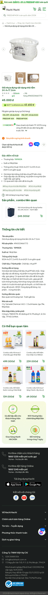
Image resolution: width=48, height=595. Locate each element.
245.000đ (23, 215)
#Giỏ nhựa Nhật (35, 186)
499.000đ (9, 361)
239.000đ (32, 361)
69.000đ (31, 396)
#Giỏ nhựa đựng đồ (32, 190)
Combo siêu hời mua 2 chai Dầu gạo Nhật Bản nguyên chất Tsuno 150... (12, 356)
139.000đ (8, 396)
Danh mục (11, 23)
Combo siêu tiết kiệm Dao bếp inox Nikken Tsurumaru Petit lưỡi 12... (34, 356)
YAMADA (18, 159)
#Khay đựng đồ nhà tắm (12, 190)
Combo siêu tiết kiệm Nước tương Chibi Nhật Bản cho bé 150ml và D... (12, 391)
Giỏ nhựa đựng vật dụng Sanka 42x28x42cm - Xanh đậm (30, 208)
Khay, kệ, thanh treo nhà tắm (29, 23)
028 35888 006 (12, 556)
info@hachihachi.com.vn (15, 559)
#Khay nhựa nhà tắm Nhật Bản (14, 186)
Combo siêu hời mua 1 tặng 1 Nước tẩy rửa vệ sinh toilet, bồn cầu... (35, 390)
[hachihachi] (24, 2)
